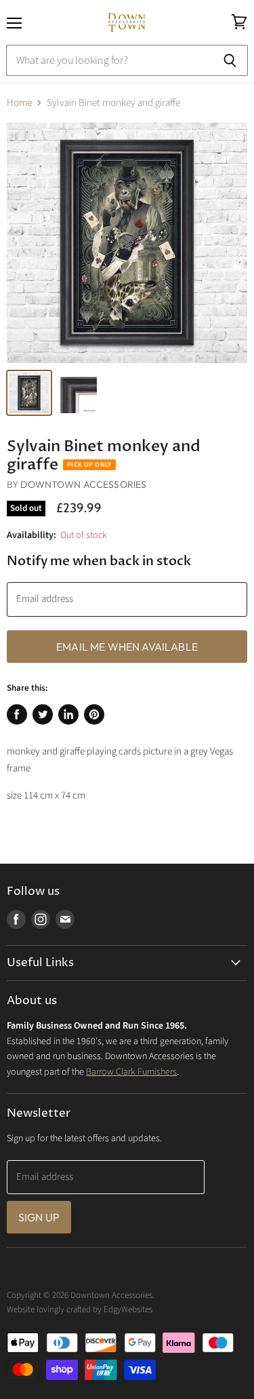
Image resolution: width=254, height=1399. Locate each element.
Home (19, 103)
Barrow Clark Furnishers (131, 1072)
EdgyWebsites (128, 1309)
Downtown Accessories (83, 484)
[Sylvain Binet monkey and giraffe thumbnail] (29, 393)
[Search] (230, 60)
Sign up (39, 1217)
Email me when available (127, 646)
